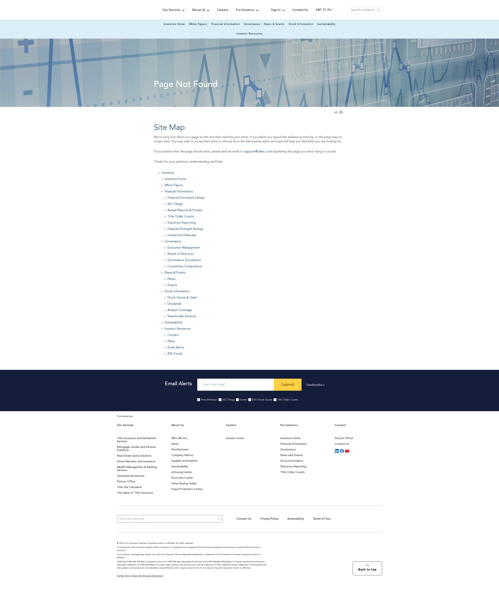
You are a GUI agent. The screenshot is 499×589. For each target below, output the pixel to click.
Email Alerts (175, 347)
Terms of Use (321, 518)
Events (172, 285)
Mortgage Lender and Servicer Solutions (136, 449)
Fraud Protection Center (187, 489)
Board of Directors (180, 254)
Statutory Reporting (181, 222)
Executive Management (183, 247)
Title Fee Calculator (129, 487)
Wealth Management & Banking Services (137, 469)
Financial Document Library (185, 197)
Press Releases (209, 400)
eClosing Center (181, 472)
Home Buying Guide (183, 483)
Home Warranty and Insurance (136, 461)
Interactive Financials (181, 235)
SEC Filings (174, 204)
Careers (222, 10)
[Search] (379, 10)
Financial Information (225, 24)
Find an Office (126, 481)
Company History (182, 455)
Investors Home (174, 24)
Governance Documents (184, 260)
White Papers (198, 24)
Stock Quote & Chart (182, 297)
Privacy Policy (269, 518)
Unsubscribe (314, 385)
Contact (173, 335)
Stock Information (301, 24)
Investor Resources (249, 33)
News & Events (274, 24)
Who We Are (179, 438)
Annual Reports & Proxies (184, 210)
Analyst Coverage (179, 310)
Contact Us (300, 10)
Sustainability (326, 24)
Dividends (174, 304)
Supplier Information (184, 461)
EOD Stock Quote (262, 400)
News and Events (291, 455)
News (171, 279)
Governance (252, 24)
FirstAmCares (179, 449)
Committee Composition (184, 266)
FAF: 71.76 (323, 10)
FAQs (171, 341)
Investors (168, 172)
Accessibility (295, 518)
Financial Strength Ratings (185, 229)
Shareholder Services (181, 316)
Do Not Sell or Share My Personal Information (140, 576)
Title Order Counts (180, 216)
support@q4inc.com (258, 151)
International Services (130, 476)
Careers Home (235, 438)
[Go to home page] (136, 9)
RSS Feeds (174, 353)
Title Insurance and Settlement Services (136, 440)
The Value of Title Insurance (135, 493)
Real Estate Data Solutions (134, 455)
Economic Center (182, 478)
